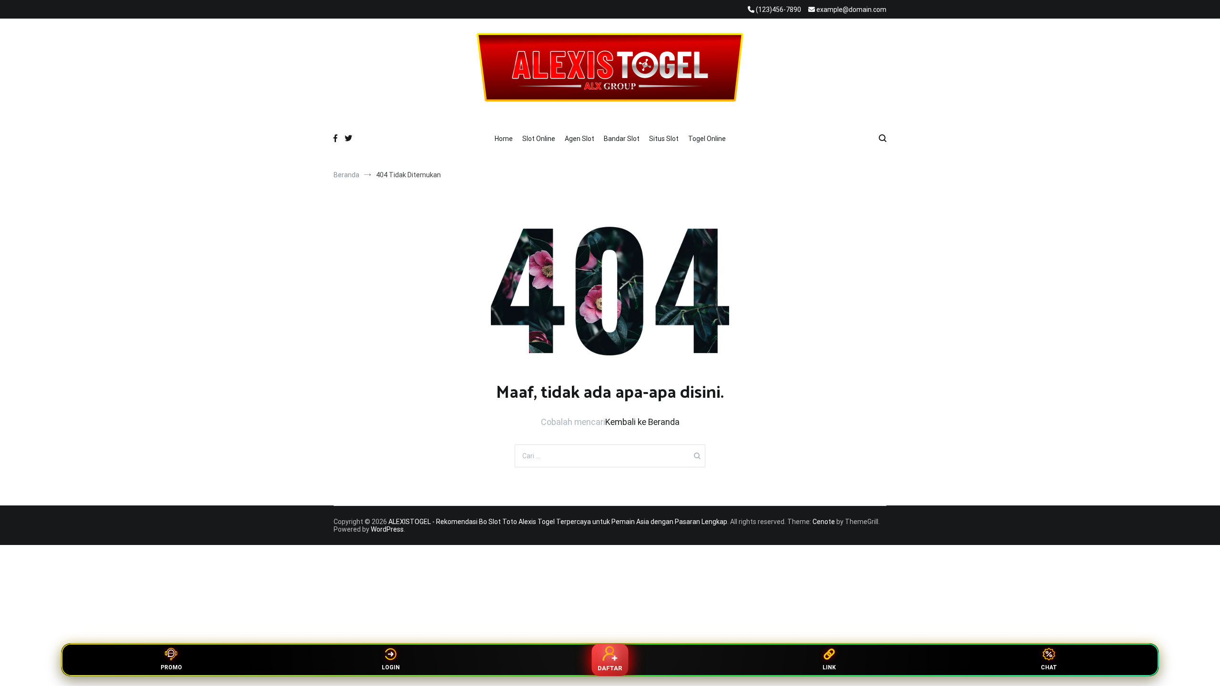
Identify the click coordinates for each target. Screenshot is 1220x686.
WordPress (387, 529)
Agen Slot (579, 138)
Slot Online (538, 138)
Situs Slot (664, 138)
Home (504, 138)
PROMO (171, 667)
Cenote (824, 521)
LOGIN (391, 667)
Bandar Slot (622, 138)
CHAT (1049, 667)
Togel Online (707, 138)
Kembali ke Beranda (642, 422)
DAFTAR (610, 668)
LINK (829, 667)
